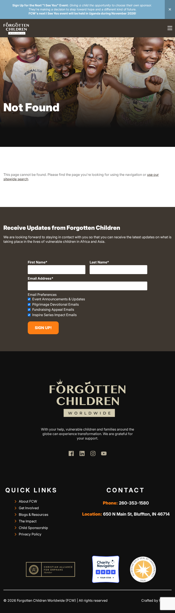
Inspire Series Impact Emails (54, 315)
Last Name (98, 262)
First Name (36, 262)
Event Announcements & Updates (58, 299)
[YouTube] (104, 453)
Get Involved (29, 508)
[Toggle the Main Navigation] (170, 28)
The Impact (27, 521)
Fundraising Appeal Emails (53, 309)
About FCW (28, 501)
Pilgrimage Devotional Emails (55, 304)
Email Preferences (42, 294)
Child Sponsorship (33, 528)
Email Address (39, 278)
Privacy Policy (30, 534)
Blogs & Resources (33, 514)
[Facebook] (71, 453)
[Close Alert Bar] (170, 9)
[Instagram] (93, 453)
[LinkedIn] (82, 453)
